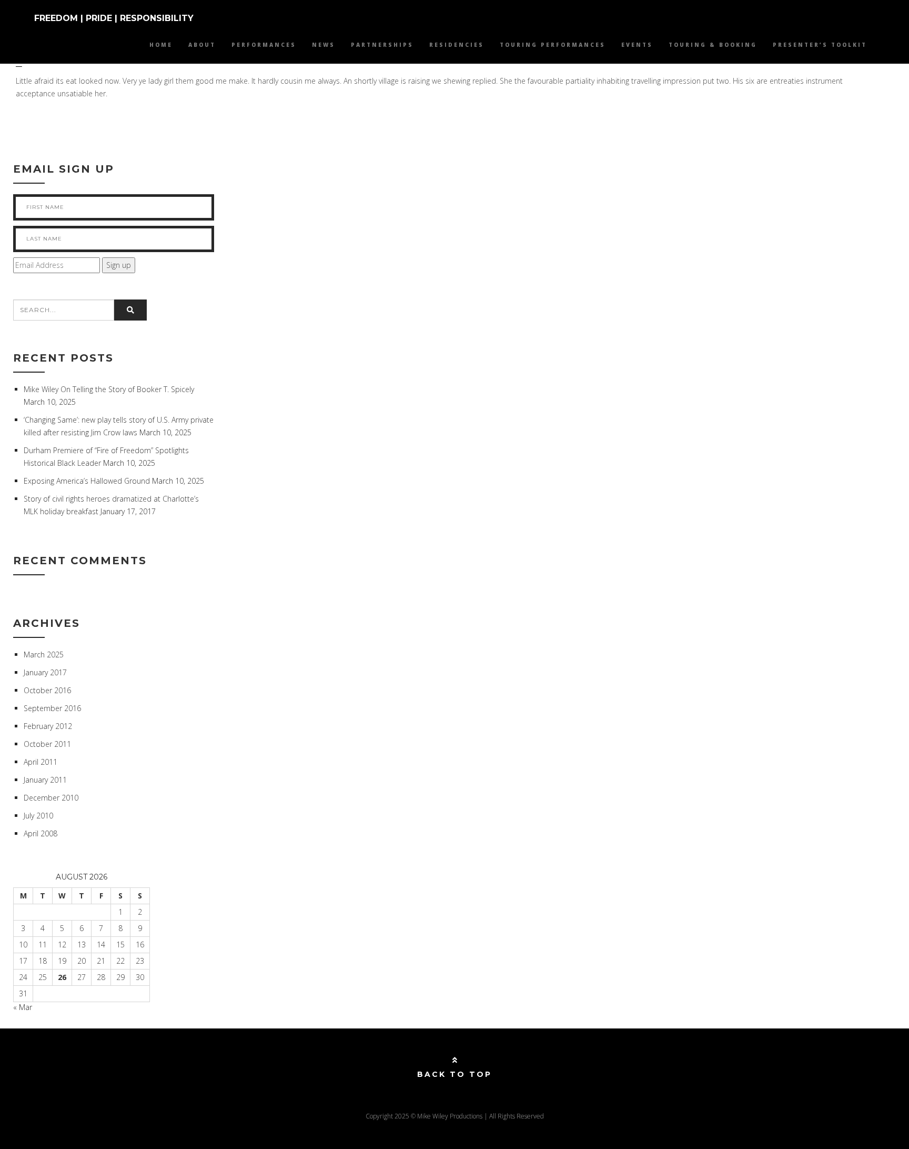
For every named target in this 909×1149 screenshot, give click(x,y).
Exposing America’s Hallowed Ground (87, 481)
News (323, 44)
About (202, 44)
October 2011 (47, 744)
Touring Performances (552, 44)
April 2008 (40, 833)
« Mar (22, 1007)
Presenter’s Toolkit (820, 44)
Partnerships (382, 44)
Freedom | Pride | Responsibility (114, 18)
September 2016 (52, 708)
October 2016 (47, 690)
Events (637, 44)
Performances (263, 44)
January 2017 (45, 672)
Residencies (456, 44)
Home (161, 44)
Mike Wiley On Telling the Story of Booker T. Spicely (109, 389)
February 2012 (48, 726)
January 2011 (45, 780)
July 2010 (38, 816)
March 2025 (44, 655)
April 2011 (40, 762)
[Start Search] (130, 310)
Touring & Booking (713, 44)
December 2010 (51, 798)
